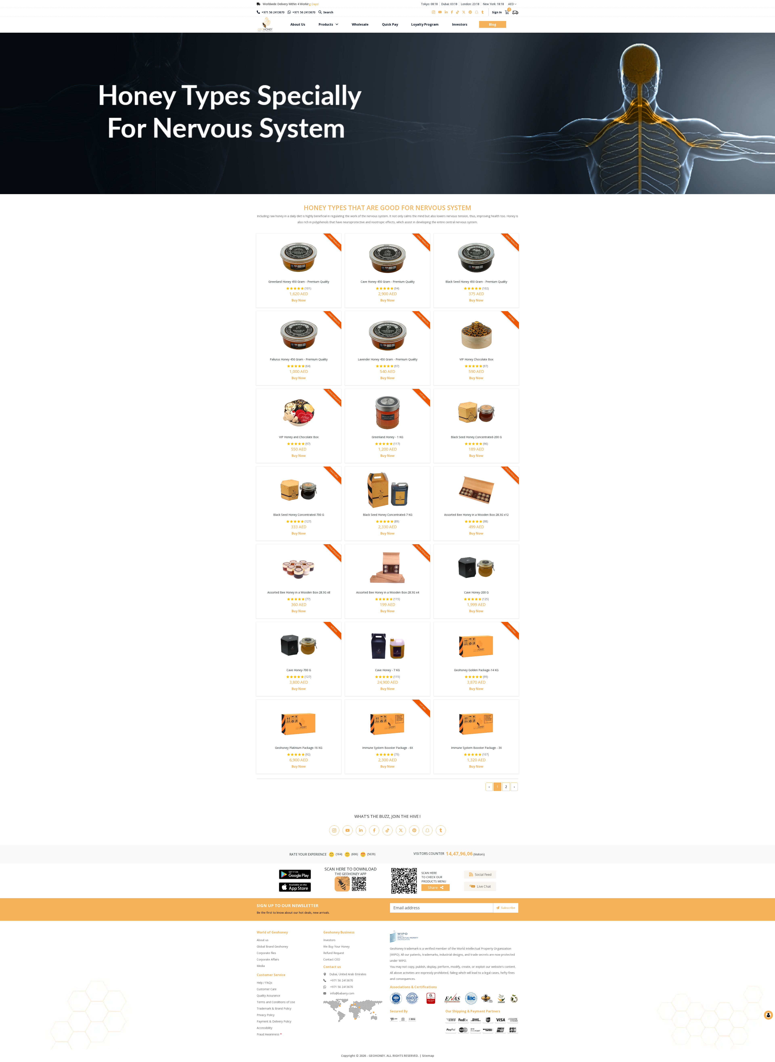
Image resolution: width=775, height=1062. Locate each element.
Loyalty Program (425, 24)
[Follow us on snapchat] (476, 12)
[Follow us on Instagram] (434, 12)
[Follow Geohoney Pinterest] (414, 830)
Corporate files (266, 953)
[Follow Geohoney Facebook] (374, 830)
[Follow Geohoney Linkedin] (361, 830)
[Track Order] (515, 12)
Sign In (497, 12)
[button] (480, 886)
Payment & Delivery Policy (274, 1021)
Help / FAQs (264, 983)
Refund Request (333, 953)
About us (262, 940)
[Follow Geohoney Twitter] (401, 830)
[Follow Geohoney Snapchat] (427, 830)
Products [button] (326, 24)
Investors (459, 24)
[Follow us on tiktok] (458, 12)
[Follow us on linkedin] (446, 12)
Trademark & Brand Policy (274, 1008)
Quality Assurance (268, 995)
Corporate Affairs (268, 959)
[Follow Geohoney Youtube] (347, 830)
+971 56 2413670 (272, 12)
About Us (297, 24)
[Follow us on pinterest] (470, 12)
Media (261, 966)
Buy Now (299, 300)
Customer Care (266, 989)
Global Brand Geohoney (272, 946)
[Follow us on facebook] (452, 12)
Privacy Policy (265, 1015)
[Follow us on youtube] (440, 12)
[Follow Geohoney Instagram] (334, 830)
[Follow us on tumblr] (482, 12)
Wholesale (360, 24)
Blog (492, 24)
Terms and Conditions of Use (276, 1002)
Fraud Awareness (269, 1034)
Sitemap (428, 1056)
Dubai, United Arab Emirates (347, 974)
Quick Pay (390, 24)
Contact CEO (331, 959)
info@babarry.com (341, 993)
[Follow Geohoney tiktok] (387, 830)
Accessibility (264, 1028)
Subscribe (508, 908)
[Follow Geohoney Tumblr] (441, 830)
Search (328, 12)
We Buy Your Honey (336, 946)
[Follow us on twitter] (464, 12)
